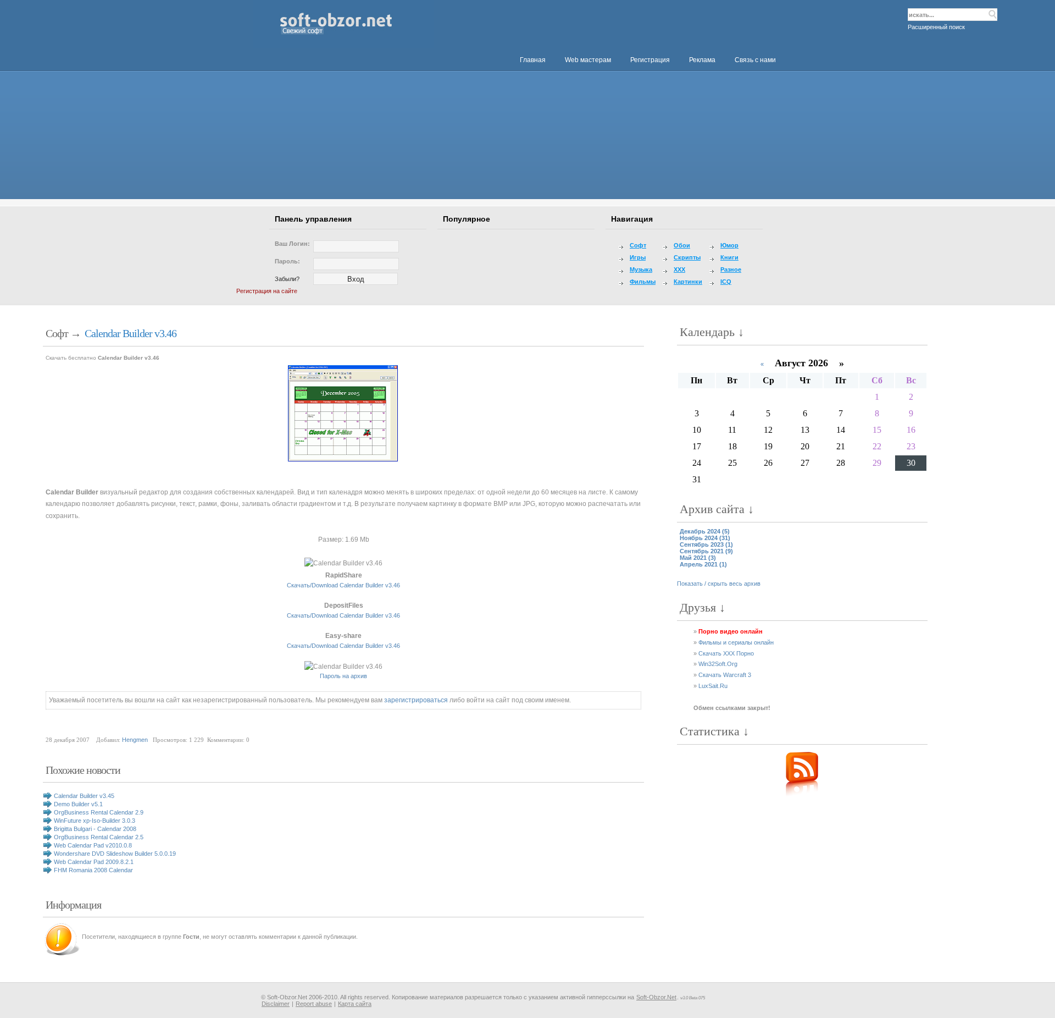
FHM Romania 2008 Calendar (93, 870)
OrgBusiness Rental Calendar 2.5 (98, 837)
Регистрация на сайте (266, 291)
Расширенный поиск (936, 27)
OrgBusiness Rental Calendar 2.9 (98, 812)
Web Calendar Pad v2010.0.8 (93, 845)
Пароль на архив (343, 676)
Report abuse (314, 1003)
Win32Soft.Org (717, 664)
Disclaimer (276, 1003)
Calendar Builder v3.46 (130, 333)
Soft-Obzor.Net (656, 997)
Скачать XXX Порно (726, 653)
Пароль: (287, 261)
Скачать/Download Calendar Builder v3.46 (343, 585)
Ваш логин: (292, 243)
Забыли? (287, 279)
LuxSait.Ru (713, 686)
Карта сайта (354, 1003)
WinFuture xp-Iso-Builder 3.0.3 (94, 820)
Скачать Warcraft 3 (724, 675)
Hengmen (135, 739)
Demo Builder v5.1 (78, 804)
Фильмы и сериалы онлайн (736, 642)
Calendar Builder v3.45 (84, 796)
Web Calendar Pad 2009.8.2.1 (94, 862)
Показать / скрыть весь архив (718, 583)
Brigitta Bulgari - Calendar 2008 (95, 829)
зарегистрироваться (416, 700)
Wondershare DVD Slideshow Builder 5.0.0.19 (115, 853)
